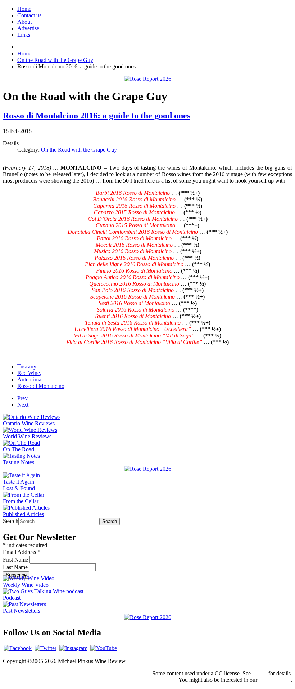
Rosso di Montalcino (40, 386)
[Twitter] (45, 648)
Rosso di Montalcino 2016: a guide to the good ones (96, 115)
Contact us (29, 15)
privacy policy (275, 680)
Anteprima (29, 379)
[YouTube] (104, 648)
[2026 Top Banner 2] (147, 79)
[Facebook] (17, 648)
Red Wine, (29, 373)
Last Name (16, 567)
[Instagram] (73, 648)
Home (24, 9)
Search (10, 521)
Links (23, 35)
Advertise (28, 28)
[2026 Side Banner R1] (147, 617)
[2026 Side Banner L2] (147, 469)
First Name (16, 559)
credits (259, 673)
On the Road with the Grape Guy (79, 150)
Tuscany (26, 366)
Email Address (21, 552)
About (24, 22)
